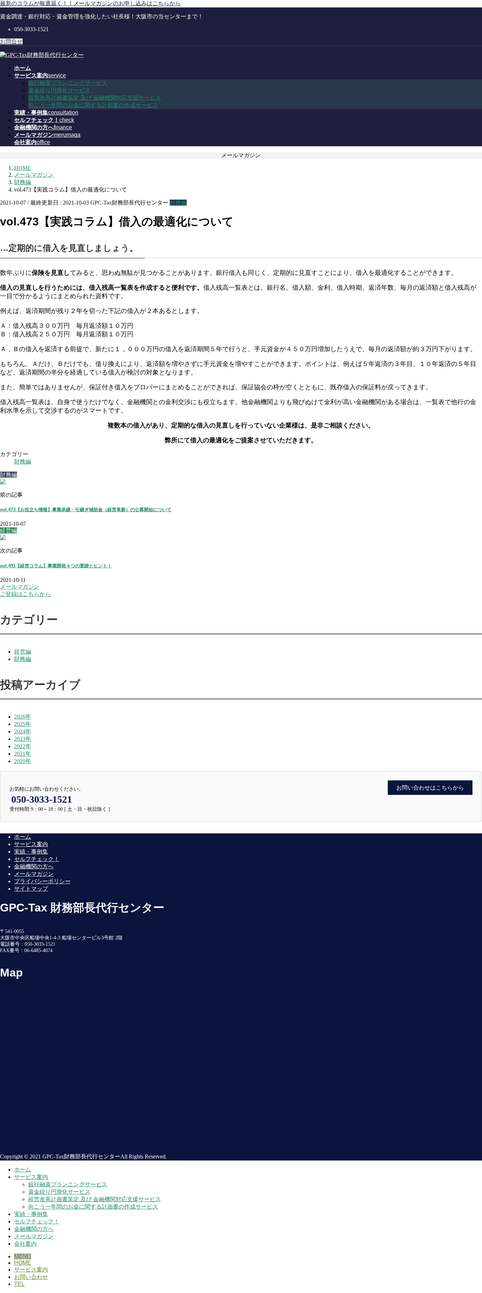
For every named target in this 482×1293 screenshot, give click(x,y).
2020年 (22, 761)
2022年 (22, 746)
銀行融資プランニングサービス (67, 83)
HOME (22, 1263)
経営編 (22, 652)
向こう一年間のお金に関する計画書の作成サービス (93, 105)
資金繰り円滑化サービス (59, 90)
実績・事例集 (31, 852)
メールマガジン (34, 874)
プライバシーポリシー (42, 881)
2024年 (22, 731)
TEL (19, 1284)
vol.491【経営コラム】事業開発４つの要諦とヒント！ (56, 565)
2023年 (22, 739)
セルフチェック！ (36, 859)
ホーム (22, 837)
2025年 (22, 724)
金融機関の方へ (34, 866)
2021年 (22, 754)
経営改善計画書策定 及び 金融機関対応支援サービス (94, 98)
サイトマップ (31, 889)
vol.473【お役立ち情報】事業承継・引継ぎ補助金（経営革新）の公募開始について (85, 509)
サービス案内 (31, 844)
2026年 (22, 717)
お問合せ (11, 42)
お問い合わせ (31, 1277)
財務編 (178, 203)
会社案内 (25, 1244)
